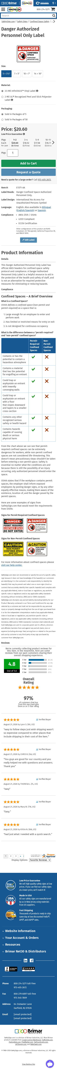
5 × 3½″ (6, 73)
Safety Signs (22, 21)
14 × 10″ (38, 73)
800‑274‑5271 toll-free (25, 983)
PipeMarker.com (27, 1042)
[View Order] (25, 12)
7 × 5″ (16, 73)
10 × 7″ (27, 73)
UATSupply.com (20, 1044)
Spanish (42, 210)
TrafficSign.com (47, 1040)
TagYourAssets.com (41, 1042)
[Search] (53, 16)
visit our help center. (11, 565)
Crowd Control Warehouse (31, 1040)
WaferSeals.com (35, 1044)
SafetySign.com (8, 21)
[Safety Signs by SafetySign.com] (13, 9)
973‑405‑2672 (44, 179)
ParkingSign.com (15, 1042)
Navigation (3, 9)
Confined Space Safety (39, 21)
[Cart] (54, 9)
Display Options (20, 860)
